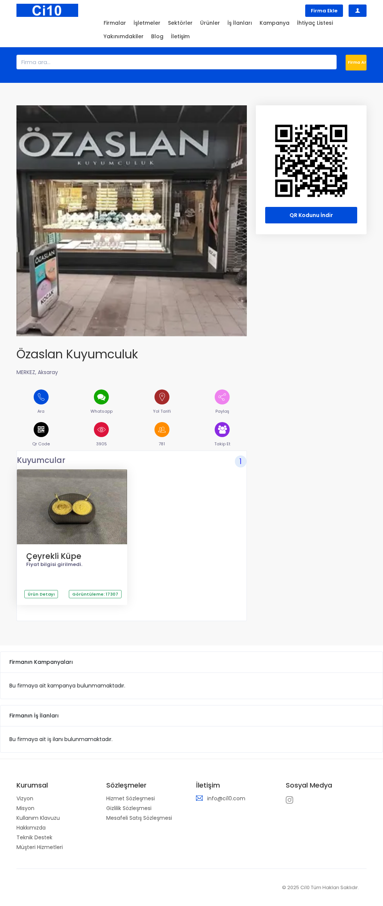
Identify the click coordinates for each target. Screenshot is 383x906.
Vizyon (24, 798)
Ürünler (210, 23)
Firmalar (115, 23)
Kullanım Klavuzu (38, 818)
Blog (157, 36)
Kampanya (274, 23)
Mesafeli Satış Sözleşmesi (139, 818)
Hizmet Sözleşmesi (130, 798)
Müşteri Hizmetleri (39, 847)
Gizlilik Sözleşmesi (128, 808)
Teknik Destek (34, 837)
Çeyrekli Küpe (53, 556)
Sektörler (180, 23)
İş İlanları (239, 23)
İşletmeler (147, 23)
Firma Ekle (324, 10)
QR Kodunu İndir (311, 215)
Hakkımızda (31, 827)
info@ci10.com (226, 798)
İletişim (180, 36)
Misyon (25, 808)
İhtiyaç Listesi (315, 23)
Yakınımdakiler (124, 36)
